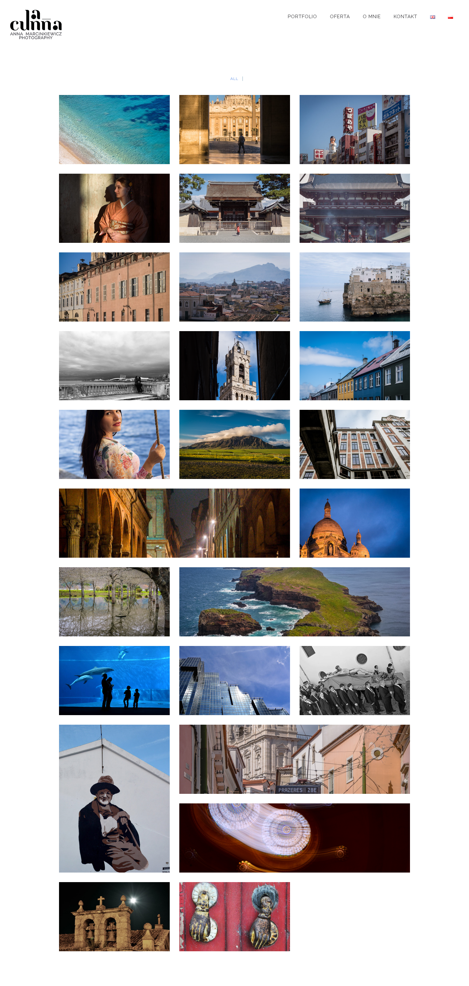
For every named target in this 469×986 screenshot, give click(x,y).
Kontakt (405, 16)
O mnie (372, 16)
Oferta (340, 16)
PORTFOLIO (302, 16)
